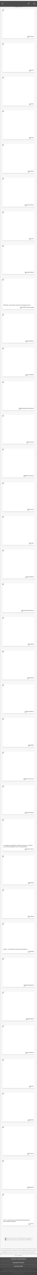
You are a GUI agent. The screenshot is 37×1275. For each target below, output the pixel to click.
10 (23, 1239)
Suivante (29, 1239)
